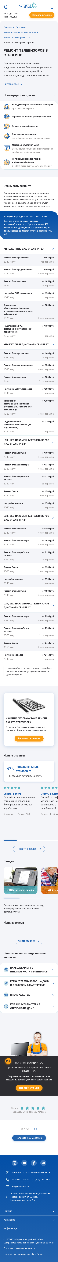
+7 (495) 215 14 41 (20, 1179)
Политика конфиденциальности (19, 1248)
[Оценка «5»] (43, 1108)
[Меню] (52, 7)
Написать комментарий (29, 1138)
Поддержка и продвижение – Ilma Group (23, 1254)
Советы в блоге (12, 793)
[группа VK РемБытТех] (43, 1163)
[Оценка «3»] (33, 1108)
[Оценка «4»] (38, 1108)
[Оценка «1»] (22, 1108)
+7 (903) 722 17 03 (41, 1179)
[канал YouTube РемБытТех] (24, 1163)
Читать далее (11, 84)
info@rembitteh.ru (20, 1186)
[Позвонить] (5, 8)
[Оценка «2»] (27, 1108)
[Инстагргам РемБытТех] (15, 1163)
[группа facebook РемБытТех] (34, 1163)
